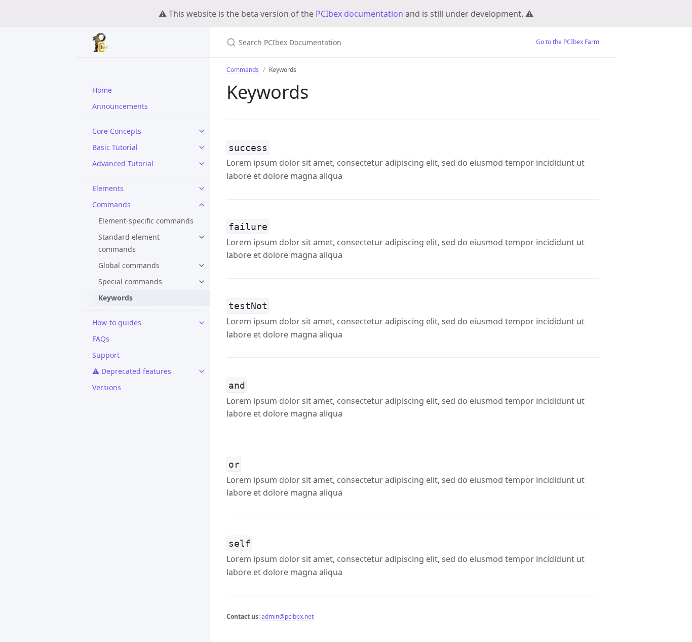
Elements (108, 188)
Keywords (115, 298)
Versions (106, 387)
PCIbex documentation (359, 13)
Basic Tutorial (115, 147)
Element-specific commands (146, 220)
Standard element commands (129, 243)
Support (106, 355)
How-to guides (116, 322)
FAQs (100, 339)
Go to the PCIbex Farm (567, 41)
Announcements (120, 106)
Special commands (130, 281)
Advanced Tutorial (122, 163)
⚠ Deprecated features (131, 371)
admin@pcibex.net (287, 616)
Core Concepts (116, 131)
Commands (111, 204)
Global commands (129, 265)
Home (102, 90)
